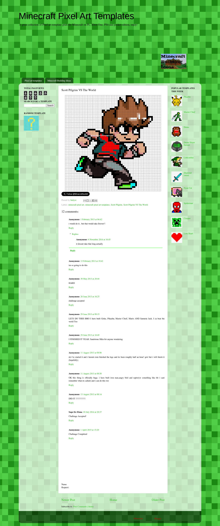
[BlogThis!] (87, 200)
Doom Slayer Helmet (189, 143)
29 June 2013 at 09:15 (90, 314)
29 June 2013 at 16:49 (90, 335)
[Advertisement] (110, 52)
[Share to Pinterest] (96, 200)
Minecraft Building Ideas (59, 80)
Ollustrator (138, 518)
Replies (75, 234)
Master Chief (189, 112)
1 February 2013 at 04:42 (91, 219)
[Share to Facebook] (93, 200)
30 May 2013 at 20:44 (90, 278)
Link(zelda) (189, 157)
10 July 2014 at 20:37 (92, 412)
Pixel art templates (33, 80)
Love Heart (188, 233)
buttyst (73, 200)
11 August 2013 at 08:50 (91, 373)
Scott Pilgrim (116, 204)
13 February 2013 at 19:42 (92, 261)
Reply (71, 227)
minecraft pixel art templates (97, 204)
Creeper (187, 218)
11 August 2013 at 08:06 (91, 352)
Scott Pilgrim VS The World (135, 204)
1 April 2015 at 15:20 (90, 429)
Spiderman (188, 203)
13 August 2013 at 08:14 (91, 394)
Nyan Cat (188, 187)
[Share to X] (90, 200)
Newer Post (68, 500)
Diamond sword (188, 174)
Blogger (157, 518)
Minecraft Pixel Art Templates (76, 16)
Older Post (158, 500)
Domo (186, 127)
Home (113, 500)
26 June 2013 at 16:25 (90, 296)
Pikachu (187, 96)
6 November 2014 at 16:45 (99, 239)
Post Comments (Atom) (83, 506)
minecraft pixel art (76, 204)
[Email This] (84, 200)
